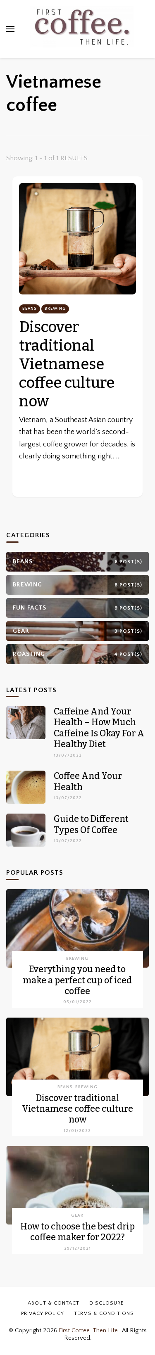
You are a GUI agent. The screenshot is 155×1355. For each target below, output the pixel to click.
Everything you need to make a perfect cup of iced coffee (77, 980)
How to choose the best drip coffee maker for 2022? (77, 1232)
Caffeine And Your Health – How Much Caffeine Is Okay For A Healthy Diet (99, 728)
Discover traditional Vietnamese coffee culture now (66, 364)
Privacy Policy (42, 1313)
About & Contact (53, 1303)
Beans (29, 308)
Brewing (55, 308)
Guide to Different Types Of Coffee (91, 824)
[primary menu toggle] (10, 29)
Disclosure (106, 1303)
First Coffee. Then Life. (89, 1330)
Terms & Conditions (104, 1313)
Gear (77, 1215)
